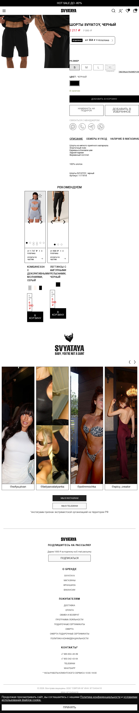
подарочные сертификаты (69, 624)
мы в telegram (69, 506)
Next (43, 221)
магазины (69, 580)
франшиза (69, 585)
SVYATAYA (69, 576)
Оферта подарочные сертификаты (69, 634)
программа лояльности (69, 619)
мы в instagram (69, 498)
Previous (27, 221)
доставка (69, 605)
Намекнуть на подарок (86, 109)
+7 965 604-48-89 (69, 654)
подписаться (69, 558)
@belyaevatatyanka (52, 487)
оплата (69, 610)
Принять (69, 707)
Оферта (69, 629)
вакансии (69, 590)
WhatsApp (69, 668)
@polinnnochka (86, 487)
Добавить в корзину (104, 99)
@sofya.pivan (18, 487)
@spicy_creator (121, 487)
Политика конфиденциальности (100, 697)
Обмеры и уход (96, 139)
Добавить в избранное (122, 110)
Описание (76, 139)
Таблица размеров (128, 72)
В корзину (35, 317)
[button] (65, 41)
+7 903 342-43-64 (69, 659)
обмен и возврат (69, 615)
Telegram (69, 663)
